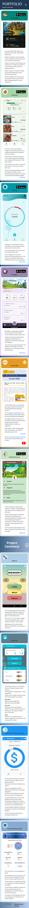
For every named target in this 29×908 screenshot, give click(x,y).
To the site (23, 433)
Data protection (18, 904)
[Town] (17, 46)
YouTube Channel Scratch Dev (17, 437)
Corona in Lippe (16, 875)
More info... (23, 177)
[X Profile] (26, 5)
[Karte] (14, 46)
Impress (16, 906)
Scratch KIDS (15, 413)
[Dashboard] (12, 46)
